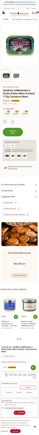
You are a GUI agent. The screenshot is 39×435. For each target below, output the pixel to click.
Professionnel (28, 8)
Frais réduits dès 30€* (9, 8)
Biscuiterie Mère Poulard (11, 87)
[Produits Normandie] (19, 13)
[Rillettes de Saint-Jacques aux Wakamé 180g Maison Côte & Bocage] (29, 304)
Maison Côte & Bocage (27, 328)
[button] (5, 19)
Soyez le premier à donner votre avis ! (13, 362)
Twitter (19, 392)
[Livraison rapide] (16, 374)
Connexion (33, 8)
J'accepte (15, 431)
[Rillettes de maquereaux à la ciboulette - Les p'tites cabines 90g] (10, 304)
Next (21, 339)
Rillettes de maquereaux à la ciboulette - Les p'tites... (10, 324)
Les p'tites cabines (7, 328)
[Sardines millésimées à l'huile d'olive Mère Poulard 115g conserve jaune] (19, 156)
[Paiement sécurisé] (6, 374)
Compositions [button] (7, 190)
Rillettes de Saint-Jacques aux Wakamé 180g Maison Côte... (28, 324)
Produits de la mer (10, 209)
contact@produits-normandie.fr (14, 408)
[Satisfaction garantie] (25, 374)
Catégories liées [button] (8, 197)
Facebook (9, 392)
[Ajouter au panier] (16, 317)
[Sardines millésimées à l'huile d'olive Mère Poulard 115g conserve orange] (13, 156)
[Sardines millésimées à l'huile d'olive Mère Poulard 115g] (6, 75)
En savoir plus (4, 431)
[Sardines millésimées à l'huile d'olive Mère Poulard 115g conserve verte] (25, 156)
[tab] (19, 185)
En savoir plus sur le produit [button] (13, 184)
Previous (18, 339)
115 (7, 145)
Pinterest (29, 392)
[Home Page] (13, 19)
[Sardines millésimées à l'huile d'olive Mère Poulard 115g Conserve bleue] (7, 156)
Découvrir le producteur (19, 275)
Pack (12, 145)
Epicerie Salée (8, 203)
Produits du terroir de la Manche (14, 215)
